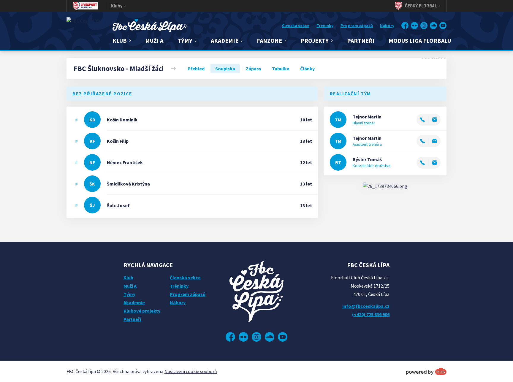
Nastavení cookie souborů (190, 371)
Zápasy (253, 69)
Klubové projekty (142, 311)
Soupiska (225, 69)
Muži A (154, 40)
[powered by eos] (426, 371)
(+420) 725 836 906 (371, 314)
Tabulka (280, 69)
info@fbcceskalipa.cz (366, 306)
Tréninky (324, 25)
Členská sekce (295, 25)
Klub (128, 277)
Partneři (360, 40)
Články (307, 69)
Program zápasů (357, 25)
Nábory (387, 25)
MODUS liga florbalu (420, 40)
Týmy (129, 294)
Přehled (196, 69)
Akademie (134, 302)
